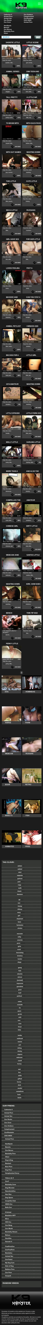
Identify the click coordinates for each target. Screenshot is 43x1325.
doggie (8, 91)
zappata (21, 875)
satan (21, 1001)
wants (21, 1041)
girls (21, 946)
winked (28, 346)
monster (21, 933)
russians (28, 230)
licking (28, 201)
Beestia (6, 27)
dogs (21, 962)
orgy (21, 885)
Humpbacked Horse (11, 1173)
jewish (10, 201)
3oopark (7, 1276)
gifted (21, 1079)
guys (21, 1011)
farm (21, 922)
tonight (28, 317)
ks (21, 1008)
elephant (21, 919)
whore (21, 977)
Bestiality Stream (10, 1232)
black (21, 891)
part (10, 375)
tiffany (21, 909)
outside (21, 1004)
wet (21, 1069)
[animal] (21, 980)
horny (21, 1064)
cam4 (21, 1060)
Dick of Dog (8, 1266)
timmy (21, 906)
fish (20, 971)
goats (21, 1014)
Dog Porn (7, 1170)
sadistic (7, 62)
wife (9, 259)
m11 (21, 1017)
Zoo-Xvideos (28, 14)
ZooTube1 (7, 1259)
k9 (21, 900)
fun (21, 1072)
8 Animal (7, 1212)
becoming (21, 952)
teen (27, 91)
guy (7, 172)
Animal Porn (8, 16)
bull (20, 993)
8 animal (26, 8)
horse (21, 1082)
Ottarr (6, 33)
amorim (21, 940)
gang (21, 967)
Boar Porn (7, 1166)
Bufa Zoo (7, 1207)
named (10, 172)
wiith (21, 1075)
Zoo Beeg (7, 1225)
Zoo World (8, 1228)
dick (21, 1085)
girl (27, 62)
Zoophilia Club (9, 1201)
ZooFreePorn (9, 1249)
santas (28, 575)
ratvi (21, 872)
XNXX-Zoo (7, 1204)
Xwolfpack (7, 25)
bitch (21, 1097)
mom (7, 288)
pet (21, 1045)
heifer (10, 346)
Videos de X (8, 1178)
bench (7, 635)
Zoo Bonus (8, 29)
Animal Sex (8, 18)
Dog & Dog (8, 1160)
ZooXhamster (28, 18)
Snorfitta (7, 1238)
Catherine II (8, 14)
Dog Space (8, 1197)
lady (7, 375)
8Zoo (6, 1219)
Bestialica (7, 1253)
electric (21, 974)
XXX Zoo (7, 1222)
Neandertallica (9, 1191)
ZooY (6, 1181)
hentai (30, 62)
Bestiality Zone (9, 1184)
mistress (28, 604)
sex (21, 903)
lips (27, 633)
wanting (28, 172)
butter (21, 959)
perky (7, 663)
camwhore (21, 1091)
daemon (21, 894)
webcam (8, 575)
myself (7, 143)
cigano (21, 1054)
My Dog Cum (8, 1263)
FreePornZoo (9, 1246)
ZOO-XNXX (27, 20)
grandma (21, 986)
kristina (21, 956)
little (11, 62)
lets (7, 259)
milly (21, 937)
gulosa (21, 878)
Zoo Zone (7, 22)
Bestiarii (7, 1163)
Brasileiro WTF (9, 1215)
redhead (21, 1038)
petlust (21, 996)
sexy (21, 912)
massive (8, 317)
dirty (27, 546)
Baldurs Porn (9, 1269)
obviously (8, 491)
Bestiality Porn (9, 31)
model (21, 1088)
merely (28, 491)
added (21, 869)
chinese (8, 546)
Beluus (6, 1235)
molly (7, 462)
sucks (11, 117)
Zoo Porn (7, 1272)
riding (21, 1048)
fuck (21, 1094)
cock (7, 520)
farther (27, 143)
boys (21, 1027)
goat (21, 989)
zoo (21, 1020)
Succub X (7, 1241)
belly (27, 288)
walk (21, 888)
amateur (8, 404)
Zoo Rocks (8, 20)
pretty (7, 117)
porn (30, 433)
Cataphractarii (29, 16)
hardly (7, 433)
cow (21, 1023)
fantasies (21, 925)
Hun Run (7, 1194)
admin (21, 866)
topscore (21, 983)
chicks (21, 928)
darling (28, 462)
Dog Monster (8, 1188)
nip (30, 117)
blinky (21, 1051)
